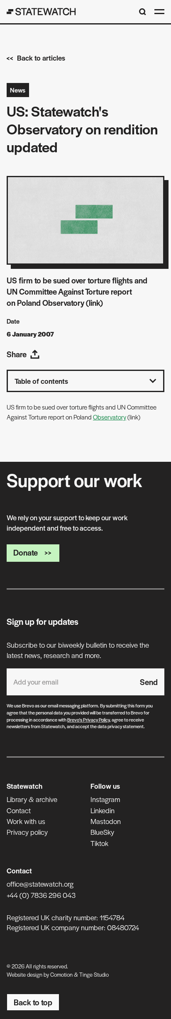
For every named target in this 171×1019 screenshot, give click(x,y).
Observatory (109, 416)
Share (17, 354)
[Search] (142, 11)
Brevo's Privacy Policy (88, 719)
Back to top (33, 1002)
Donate (25, 552)
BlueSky (102, 832)
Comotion (61, 974)
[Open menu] (159, 12)
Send (149, 681)
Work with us (26, 821)
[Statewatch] (41, 11)
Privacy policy (27, 832)
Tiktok (99, 843)
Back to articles (41, 58)
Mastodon (105, 821)
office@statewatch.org (40, 884)
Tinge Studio (94, 974)
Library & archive (32, 799)
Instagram (105, 799)
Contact (19, 810)
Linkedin (102, 810)
